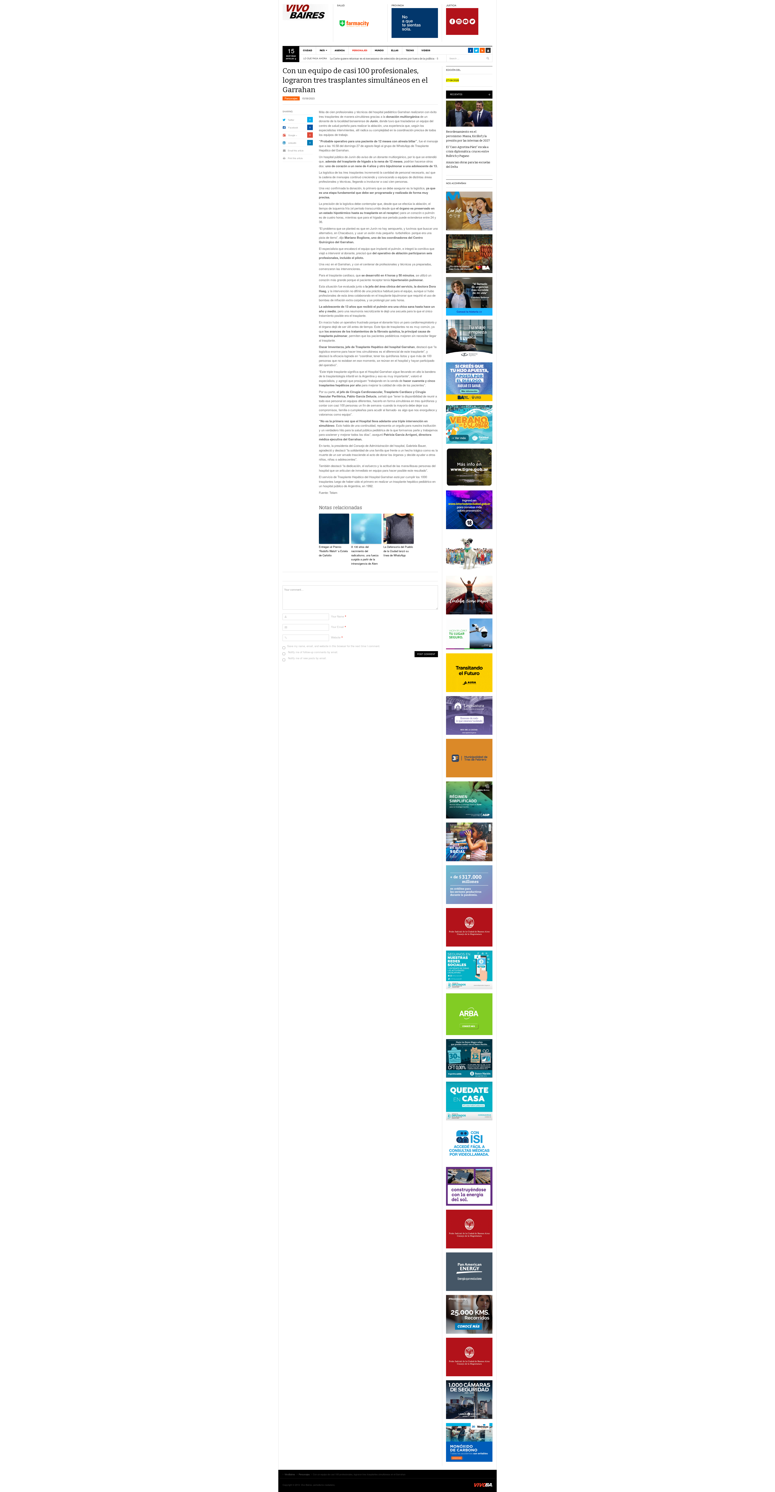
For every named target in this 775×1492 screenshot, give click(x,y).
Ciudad (307, 50)
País (322, 50)
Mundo (379, 50)
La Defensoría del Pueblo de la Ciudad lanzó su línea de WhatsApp (398, 551)
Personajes (359, 50)
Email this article (296, 150)
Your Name (337, 616)
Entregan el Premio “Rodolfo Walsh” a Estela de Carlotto (333, 551)
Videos (425, 50)
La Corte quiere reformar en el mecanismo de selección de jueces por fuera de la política (382, 58)
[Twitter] (476, 50)
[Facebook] (470, 50)
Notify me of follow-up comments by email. (313, 652)
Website (335, 637)
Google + (292, 135)
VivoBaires (306, 12)
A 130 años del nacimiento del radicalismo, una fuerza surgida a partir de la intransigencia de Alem (364, 555)
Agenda (340, 50)
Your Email (337, 627)
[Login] (488, 50)
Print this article (295, 158)
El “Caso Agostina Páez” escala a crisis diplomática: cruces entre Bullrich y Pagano (467, 151)
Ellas (394, 50)
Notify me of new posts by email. (307, 658)
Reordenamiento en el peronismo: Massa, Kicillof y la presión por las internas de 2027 (468, 136)
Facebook (293, 127)
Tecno (410, 50)
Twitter (291, 119)
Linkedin (292, 142)
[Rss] (482, 50)
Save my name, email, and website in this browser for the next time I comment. (333, 646)
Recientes (456, 94)
